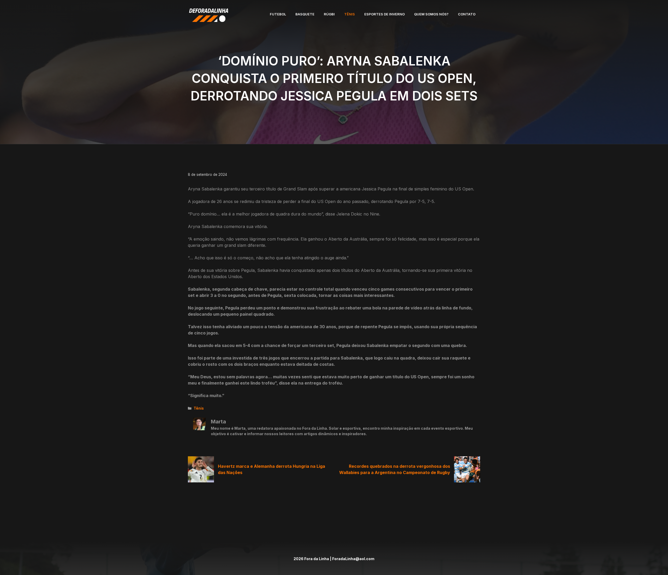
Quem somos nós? (431, 14)
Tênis (349, 14)
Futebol (278, 14)
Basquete (304, 14)
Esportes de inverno (384, 14)
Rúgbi (329, 14)
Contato (466, 14)
